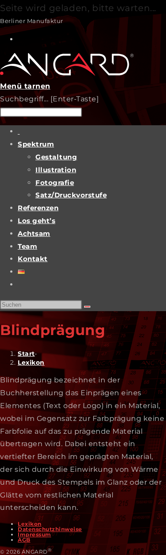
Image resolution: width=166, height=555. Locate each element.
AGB (24, 539)
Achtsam (34, 233)
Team (27, 246)
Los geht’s (36, 220)
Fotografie (54, 182)
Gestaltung (56, 157)
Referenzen (38, 208)
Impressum (34, 534)
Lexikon (31, 362)
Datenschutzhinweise (50, 529)
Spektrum (36, 144)
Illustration (55, 170)
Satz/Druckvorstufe (71, 195)
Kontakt (33, 258)
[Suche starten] (87, 307)
